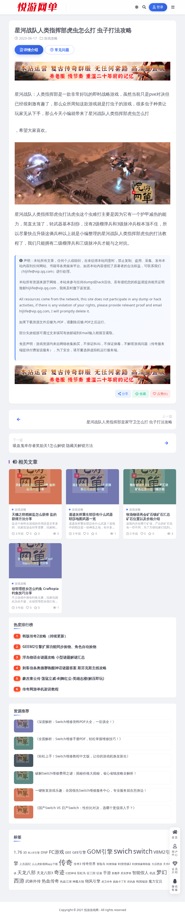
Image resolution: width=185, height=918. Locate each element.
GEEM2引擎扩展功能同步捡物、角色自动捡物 (59, 646)
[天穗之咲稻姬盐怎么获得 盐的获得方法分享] (35, 486)
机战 (152, 873)
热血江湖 (66, 881)
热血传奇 (50, 881)
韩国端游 (142, 881)
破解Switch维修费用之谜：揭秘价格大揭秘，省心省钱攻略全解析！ (86, 773)
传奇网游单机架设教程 (40, 689)
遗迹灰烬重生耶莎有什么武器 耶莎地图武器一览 (91, 516)
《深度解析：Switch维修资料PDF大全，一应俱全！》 (75, 721)
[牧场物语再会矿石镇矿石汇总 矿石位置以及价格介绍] (149, 486)
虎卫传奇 (106, 881)
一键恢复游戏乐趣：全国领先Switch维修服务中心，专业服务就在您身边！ (91, 790)
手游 (107, 872)
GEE (68, 852)
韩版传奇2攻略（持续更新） (45, 636)
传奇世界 (89, 863)
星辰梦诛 (126, 873)
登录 (160, 7)
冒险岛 (101, 864)
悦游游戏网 (91, 910)
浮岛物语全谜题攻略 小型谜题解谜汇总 (53, 657)
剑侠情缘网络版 (141, 864)
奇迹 (59, 872)
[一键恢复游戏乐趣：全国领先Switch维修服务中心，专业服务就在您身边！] (23, 794)
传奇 (66, 862)
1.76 (18, 852)
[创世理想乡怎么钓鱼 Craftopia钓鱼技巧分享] (35, 560)
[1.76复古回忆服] (92, 72)
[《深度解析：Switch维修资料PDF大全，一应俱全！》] (23, 726)
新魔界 (116, 873)
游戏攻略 (51, 38)
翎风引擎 (92, 881)
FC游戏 (56, 852)
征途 (99, 873)
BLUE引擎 (34, 852)
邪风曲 (131, 881)
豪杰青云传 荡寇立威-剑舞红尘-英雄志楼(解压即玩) (63, 678)
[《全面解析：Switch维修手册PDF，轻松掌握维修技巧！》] (23, 743)
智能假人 (140, 872)
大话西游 (157, 864)
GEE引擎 (79, 852)
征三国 (91, 873)
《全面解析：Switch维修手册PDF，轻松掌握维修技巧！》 (79, 738)
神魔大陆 (78, 881)
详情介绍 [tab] (31, 49)
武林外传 (33, 881)
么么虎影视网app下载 (45, 864)
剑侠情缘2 (124, 864)
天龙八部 (26, 872)
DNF (44, 852)
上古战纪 (25, 864)
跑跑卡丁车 (119, 881)
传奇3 (77, 864)
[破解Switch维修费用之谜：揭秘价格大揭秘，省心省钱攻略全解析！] (23, 777)
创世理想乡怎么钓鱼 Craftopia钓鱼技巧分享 (35, 590)
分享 (125, 394)
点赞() (162, 394)
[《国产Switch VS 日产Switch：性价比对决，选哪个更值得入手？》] (23, 812)
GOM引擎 (100, 851)
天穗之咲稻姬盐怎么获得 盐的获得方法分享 (34, 516)
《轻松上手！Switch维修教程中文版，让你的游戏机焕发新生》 (82, 756)
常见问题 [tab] (62, 49)
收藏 (143, 394)
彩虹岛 (81, 873)
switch (142, 851)
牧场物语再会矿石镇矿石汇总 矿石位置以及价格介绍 (148, 516)
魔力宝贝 (155, 881)
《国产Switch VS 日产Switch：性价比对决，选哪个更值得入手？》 (85, 807)
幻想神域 (71, 873)
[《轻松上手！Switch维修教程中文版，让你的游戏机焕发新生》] (23, 760)
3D (25, 852)
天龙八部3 (45, 872)
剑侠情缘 (111, 864)
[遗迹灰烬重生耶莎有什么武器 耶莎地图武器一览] (92, 486)
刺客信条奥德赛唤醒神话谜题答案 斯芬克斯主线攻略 (64, 667)
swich (123, 851)
